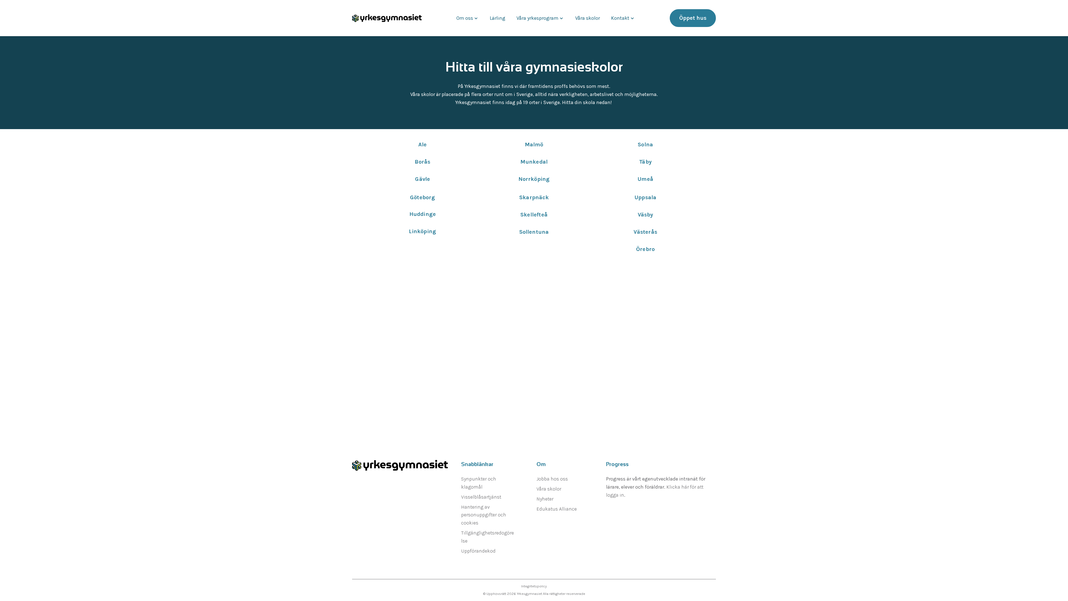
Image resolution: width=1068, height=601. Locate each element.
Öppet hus (692, 18)
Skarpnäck (534, 197)
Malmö (534, 144)
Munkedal (534, 162)
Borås (422, 162)
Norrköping (534, 179)
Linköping (422, 231)
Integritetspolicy (534, 586)
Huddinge (422, 214)
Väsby (645, 214)
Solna (645, 144)
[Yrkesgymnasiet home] (387, 18)
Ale (422, 144)
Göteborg (422, 197)
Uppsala (645, 197)
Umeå (645, 179)
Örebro (645, 249)
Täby (645, 162)
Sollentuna (534, 232)
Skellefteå (534, 214)
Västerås (645, 232)
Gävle (422, 179)
